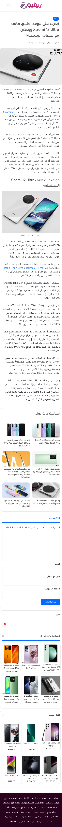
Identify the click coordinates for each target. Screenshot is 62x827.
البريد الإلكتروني (53, 577)
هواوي (35, 812)
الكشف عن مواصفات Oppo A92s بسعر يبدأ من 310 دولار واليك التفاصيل (16, 503)
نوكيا (46, 817)
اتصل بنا (21, 822)
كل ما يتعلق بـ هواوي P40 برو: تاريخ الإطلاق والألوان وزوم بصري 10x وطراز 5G (46, 472)
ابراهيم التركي (52, 43)
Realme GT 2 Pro (34, 268)
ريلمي (28, 812)
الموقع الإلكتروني (52, 589)
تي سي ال (8, 817)
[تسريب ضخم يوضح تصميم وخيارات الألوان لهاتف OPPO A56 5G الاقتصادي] (16, 430)
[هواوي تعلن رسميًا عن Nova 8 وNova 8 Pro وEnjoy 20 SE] (46, 430)
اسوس (23, 817)
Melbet (13, 822)
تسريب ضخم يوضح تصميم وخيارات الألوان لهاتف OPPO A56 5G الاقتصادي (16, 443)
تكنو (16, 817)
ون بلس (39, 817)
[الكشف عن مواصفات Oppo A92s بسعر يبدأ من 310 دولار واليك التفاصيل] (16, 490)
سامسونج (51, 812)
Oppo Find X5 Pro (13, 268)
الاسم (57, 564)
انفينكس (54, 817)
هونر (22, 812)
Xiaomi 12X (23, 90)
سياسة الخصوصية (44, 822)
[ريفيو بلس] (31, 5)
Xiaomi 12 (9, 90)
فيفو (8, 812)
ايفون (42, 812)
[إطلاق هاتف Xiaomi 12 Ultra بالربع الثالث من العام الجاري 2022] (46, 490)
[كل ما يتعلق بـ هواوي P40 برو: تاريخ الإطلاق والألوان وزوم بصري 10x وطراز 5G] (46, 459)
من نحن (30, 822)
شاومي (15, 812)
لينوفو (30, 817)
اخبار (55, 19)
